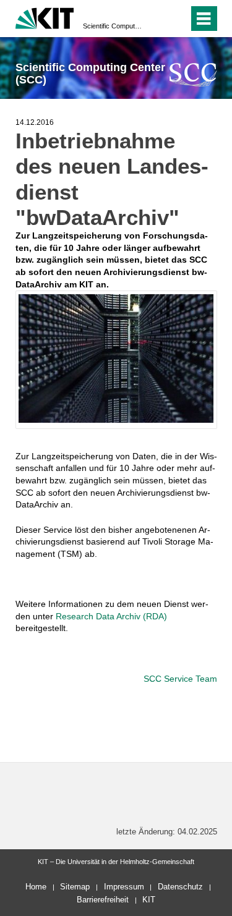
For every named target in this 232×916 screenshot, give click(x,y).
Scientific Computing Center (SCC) (112, 26)
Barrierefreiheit (103, 899)
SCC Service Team (180, 679)
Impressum (124, 886)
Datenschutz (180, 886)
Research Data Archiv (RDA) (111, 616)
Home (35, 886)
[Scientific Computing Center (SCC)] (193, 74)
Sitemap (75, 886)
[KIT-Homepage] (44, 17)
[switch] (156, 18)
